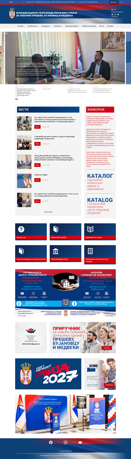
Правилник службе (58, 237)
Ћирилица (120, 12)
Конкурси (45, 26)
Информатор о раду (93, 237)
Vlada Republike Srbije (59, 259)
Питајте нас (21, 237)
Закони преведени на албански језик (31, 259)
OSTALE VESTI (48, 212)
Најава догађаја (27, 63)
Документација (72, 26)
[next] (55, 59)
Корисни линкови (89, 26)
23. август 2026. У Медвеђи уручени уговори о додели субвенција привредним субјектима (25, 2)
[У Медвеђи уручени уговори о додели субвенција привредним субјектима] (24, 142)
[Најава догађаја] (24, 181)
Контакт (110, 26)
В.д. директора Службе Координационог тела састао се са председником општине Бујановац (56, 195)
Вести (11, 2)
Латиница (114, 12)
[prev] (51, 59)
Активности (32, 26)
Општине (57, 26)
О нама (20, 26)
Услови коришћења (65, 451)
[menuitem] (112, 9)
